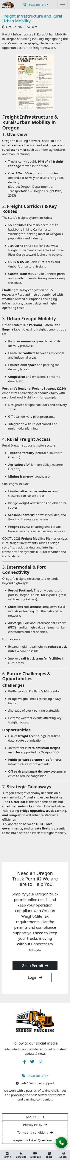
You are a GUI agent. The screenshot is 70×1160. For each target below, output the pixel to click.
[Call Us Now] (61, 1142)
